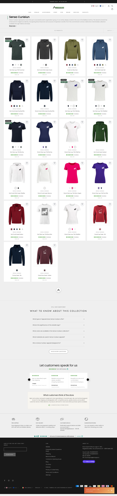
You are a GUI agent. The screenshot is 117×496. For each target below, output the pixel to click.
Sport (55, 12)
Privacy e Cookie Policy (52, 469)
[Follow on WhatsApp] (13, 480)
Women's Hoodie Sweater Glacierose (45, 193)
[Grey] (46, 65)
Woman (36, 12)
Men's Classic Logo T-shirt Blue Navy (17, 152)
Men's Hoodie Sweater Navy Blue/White (17, 111)
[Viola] (43, 147)
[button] (98, 6)
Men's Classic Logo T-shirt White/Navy (72, 111)
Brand (68, 12)
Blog (47, 462)
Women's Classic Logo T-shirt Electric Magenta (72, 193)
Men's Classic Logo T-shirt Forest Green (17, 70)
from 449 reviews (61, 369)
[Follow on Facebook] (4, 480)
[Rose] (72, 147)
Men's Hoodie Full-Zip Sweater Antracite (44, 70)
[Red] (100, 229)
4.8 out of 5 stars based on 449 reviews (62, 436)
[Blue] (13, 65)
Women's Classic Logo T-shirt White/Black (72, 234)
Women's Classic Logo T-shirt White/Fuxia (72, 152)
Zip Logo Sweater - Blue (16, 275)
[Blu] (17, 270)
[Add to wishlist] (26, 39)
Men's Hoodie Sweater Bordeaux (17, 234)
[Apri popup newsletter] (108, 490)
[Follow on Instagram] (9, 480)
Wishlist (48, 447)
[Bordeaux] (67, 65)
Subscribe (9, 454)
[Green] (21, 65)
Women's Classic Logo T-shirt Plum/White (100, 193)
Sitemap (48, 475)
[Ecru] (78, 65)
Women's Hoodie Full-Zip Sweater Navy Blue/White (44, 111)
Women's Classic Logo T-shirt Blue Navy (44, 152)
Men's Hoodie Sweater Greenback (100, 152)
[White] (15, 65)
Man (30, 12)
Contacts (85, 12)
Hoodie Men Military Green (72, 70)
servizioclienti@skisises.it (67, 429)
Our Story (48, 464)
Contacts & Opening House (53, 459)
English (37, 487)
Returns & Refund (50, 456)
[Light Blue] (72, 65)
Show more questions (58, 351)
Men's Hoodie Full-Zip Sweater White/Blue (17, 193)
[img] (52, 369)
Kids (61, 12)
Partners (48, 467)
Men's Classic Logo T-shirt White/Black (100, 111)
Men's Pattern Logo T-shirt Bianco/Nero (44, 234)
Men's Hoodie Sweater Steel (100, 70)
